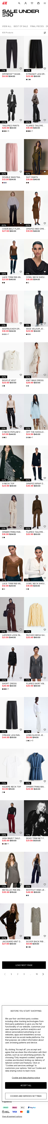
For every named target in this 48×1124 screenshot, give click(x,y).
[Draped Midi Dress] (36, 209)
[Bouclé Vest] (12, 360)
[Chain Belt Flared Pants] (12, 209)
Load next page (24, 965)
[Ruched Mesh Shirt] (36, 615)
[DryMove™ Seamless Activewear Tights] (12, 54)
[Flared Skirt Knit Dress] (36, 663)
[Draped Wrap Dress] (36, 463)
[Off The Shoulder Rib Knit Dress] (36, 412)
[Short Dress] (12, 663)
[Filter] (44, 33)
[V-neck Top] (12, 463)
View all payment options (12, 1116)
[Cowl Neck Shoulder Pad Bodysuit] (36, 257)
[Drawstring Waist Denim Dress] (36, 767)
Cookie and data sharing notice (26, 1078)
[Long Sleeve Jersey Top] (36, 715)
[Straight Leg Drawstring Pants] (36, 54)
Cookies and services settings (26, 1096)
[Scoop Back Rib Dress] (36, 921)
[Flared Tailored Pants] (36, 105)
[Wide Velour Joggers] (36, 309)
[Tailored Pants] (12, 105)
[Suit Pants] (36, 157)
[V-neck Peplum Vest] (12, 412)
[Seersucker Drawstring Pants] (12, 309)
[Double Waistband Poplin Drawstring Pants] (12, 157)
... (30, 974)
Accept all (26, 1085)
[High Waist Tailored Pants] (12, 818)
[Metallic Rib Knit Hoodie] (12, 870)
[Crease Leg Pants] (12, 715)
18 (37, 974)
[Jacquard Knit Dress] (12, 921)
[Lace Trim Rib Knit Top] (12, 257)
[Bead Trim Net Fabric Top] (36, 818)
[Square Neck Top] (12, 767)
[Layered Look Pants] (12, 615)
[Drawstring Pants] (12, 512)
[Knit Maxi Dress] (36, 360)
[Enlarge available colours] (28, 79)
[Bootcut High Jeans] (36, 870)
